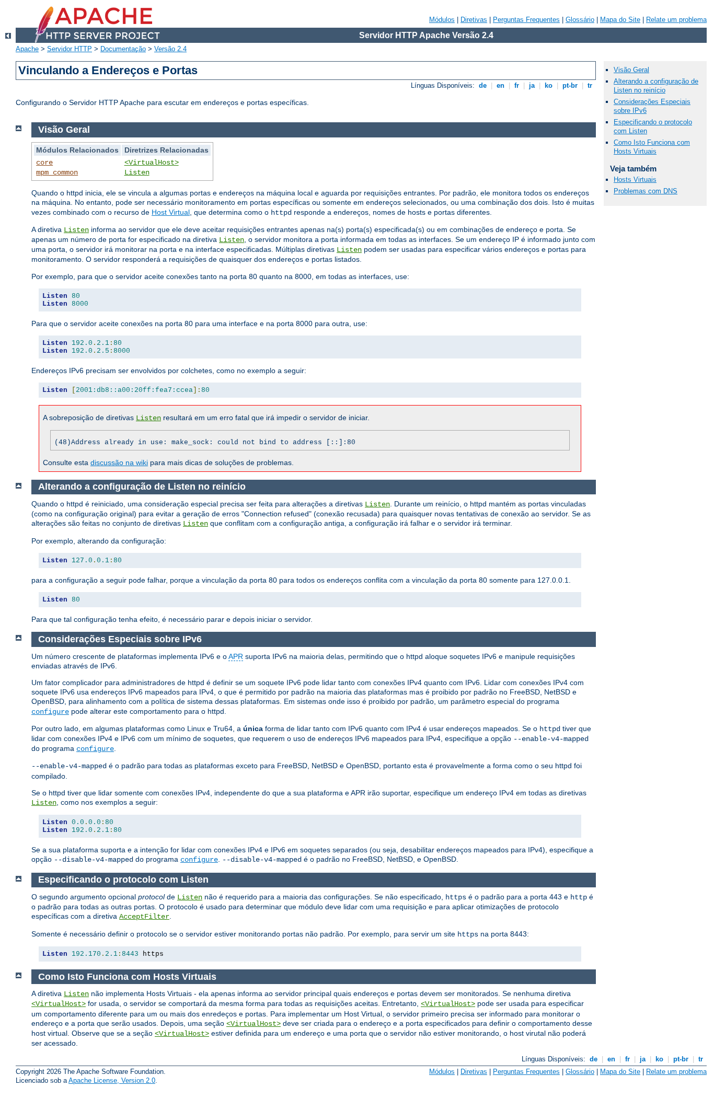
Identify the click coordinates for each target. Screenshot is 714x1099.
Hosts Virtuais (635, 179)
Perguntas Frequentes (526, 20)
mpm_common (57, 172)
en (500, 85)
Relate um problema (676, 20)
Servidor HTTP (69, 49)
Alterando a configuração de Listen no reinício (656, 85)
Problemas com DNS (645, 191)
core (44, 162)
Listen (136, 172)
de (483, 85)
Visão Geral (631, 70)
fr (516, 85)
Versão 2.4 (170, 49)
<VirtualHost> (151, 162)
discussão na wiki (119, 462)
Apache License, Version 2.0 (111, 1080)
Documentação (123, 49)
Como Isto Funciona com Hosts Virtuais (652, 146)
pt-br (570, 85)
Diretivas (473, 20)
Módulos (442, 20)
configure (50, 712)
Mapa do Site (620, 20)
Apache (27, 49)
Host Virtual (171, 212)
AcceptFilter (144, 916)
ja (532, 85)
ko (549, 85)
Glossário (580, 20)
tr (589, 85)
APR (235, 656)
